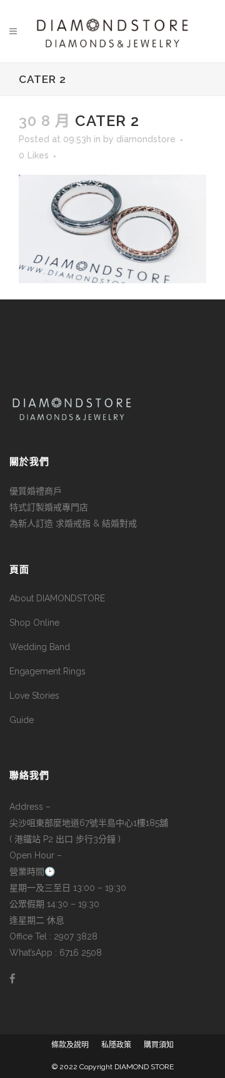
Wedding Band (39, 647)
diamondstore (146, 139)
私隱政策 (116, 1045)
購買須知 (159, 1045)
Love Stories (34, 696)
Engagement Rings (47, 671)
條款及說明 (70, 1045)
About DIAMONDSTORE (57, 598)
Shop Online (34, 623)
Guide (21, 720)
